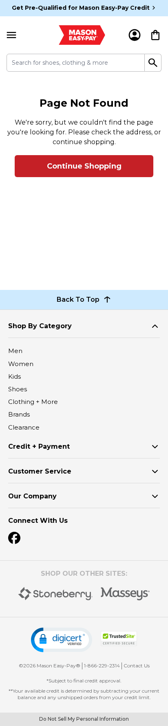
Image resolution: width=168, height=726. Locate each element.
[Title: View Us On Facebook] (14, 538)
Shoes (17, 389)
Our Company (32, 496)
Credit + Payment (39, 446)
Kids (14, 376)
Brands (19, 414)
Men (15, 351)
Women (20, 364)
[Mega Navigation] (11, 35)
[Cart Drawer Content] (155, 35)
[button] (61, 639)
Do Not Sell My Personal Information (84, 719)
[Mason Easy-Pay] (82, 35)
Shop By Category (40, 326)
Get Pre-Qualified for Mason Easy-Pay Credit (81, 7)
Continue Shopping (84, 166)
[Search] (153, 63)
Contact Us (137, 665)
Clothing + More (33, 402)
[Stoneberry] (55, 594)
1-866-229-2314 (102, 665)
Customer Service (39, 471)
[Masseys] (125, 594)
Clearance (24, 427)
